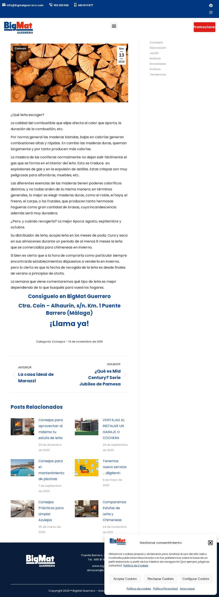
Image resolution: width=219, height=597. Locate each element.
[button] (210, 543)
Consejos (20, 48)
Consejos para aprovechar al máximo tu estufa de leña (50, 429)
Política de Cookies (135, 565)
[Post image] (22, 426)
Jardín (154, 53)
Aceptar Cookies (125, 579)
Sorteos (155, 69)
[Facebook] (210, 5)
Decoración (158, 48)
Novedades (158, 64)
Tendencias (158, 74)
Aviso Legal (187, 588)
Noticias (155, 58)
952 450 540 (61, 5)
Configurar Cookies (195, 579)
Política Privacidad (165, 588)
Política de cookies (139, 588)
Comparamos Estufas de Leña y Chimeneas (114, 511)
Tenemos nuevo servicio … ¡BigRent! (115, 467)
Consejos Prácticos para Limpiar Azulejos (51, 511)
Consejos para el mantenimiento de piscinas (51, 470)
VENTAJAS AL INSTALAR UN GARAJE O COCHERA (114, 429)
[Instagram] (210, 12)
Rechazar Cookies (161, 579)
